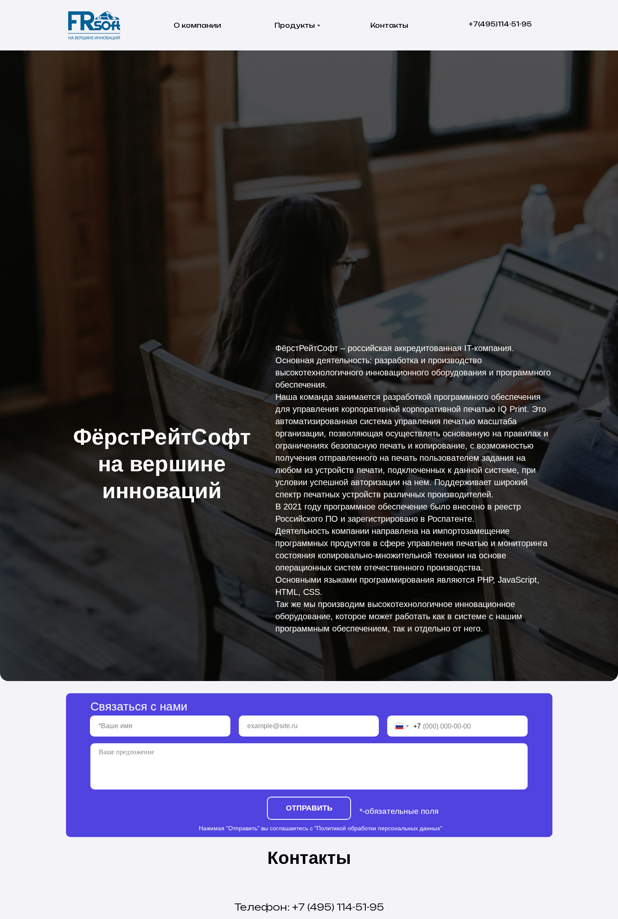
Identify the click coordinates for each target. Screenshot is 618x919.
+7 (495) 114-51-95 (338, 907)
